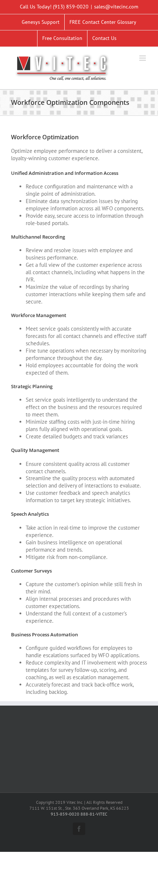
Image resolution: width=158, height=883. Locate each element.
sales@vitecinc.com (116, 6)
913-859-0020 (65, 814)
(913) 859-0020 (71, 6)
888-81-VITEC (93, 814)
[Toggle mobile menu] (143, 58)
